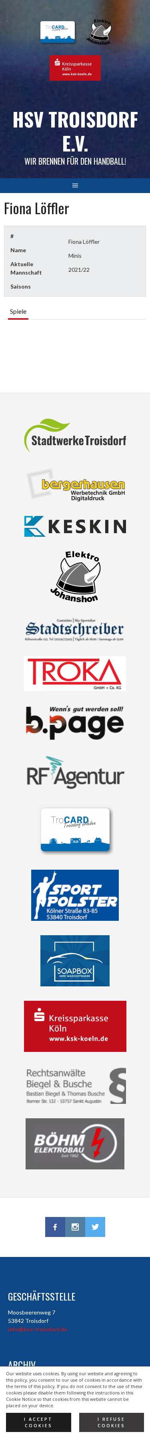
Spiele (18, 311)
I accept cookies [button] (38, 1422)
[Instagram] (75, 1227)
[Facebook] (55, 1227)
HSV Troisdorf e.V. (75, 131)
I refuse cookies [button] (111, 1422)
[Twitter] (95, 1227)
